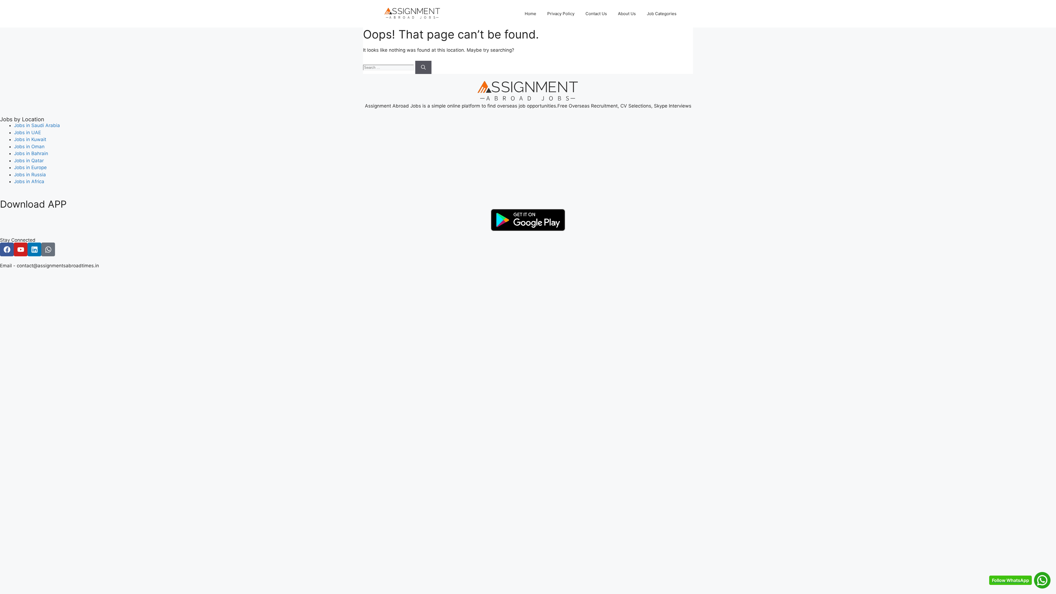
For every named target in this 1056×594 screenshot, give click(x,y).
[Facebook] (7, 249)
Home (530, 13)
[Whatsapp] (48, 249)
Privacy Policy (560, 13)
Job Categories (661, 13)
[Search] (423, 67)
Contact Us (596, 13)
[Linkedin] (34, 249)
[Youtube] (21, 249)
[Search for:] (389, 67)
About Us (627, 13)
